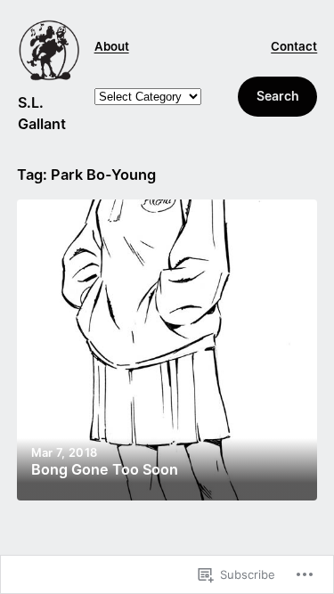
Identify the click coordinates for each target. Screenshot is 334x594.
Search (278, 95)
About (111, 46)
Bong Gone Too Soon (104, 469)
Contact (294, 46)
